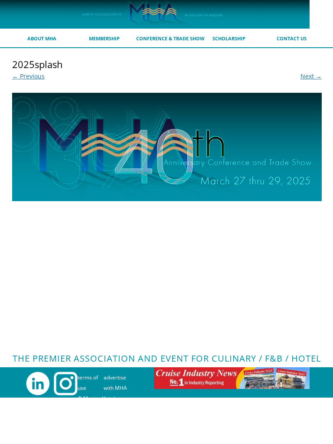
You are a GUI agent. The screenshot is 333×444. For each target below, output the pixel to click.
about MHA (41, 38)
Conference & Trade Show (170, 38)
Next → (311, 76)
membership (104, 38)
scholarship (228, 38)
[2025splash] (167, 147)
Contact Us (292, 38)
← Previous (28, 76)
